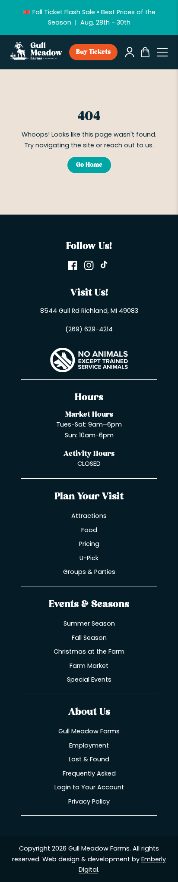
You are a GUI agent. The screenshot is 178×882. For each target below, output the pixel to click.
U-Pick (89, 558)
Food (89, 530)
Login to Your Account (89, 787)
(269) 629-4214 (89, 329)
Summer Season (89, 623)
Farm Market (89, 665)
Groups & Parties (89, 571)
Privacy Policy (89, 801)
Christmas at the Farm (89, 651)
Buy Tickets (93, 52)
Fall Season (89, 637)
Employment (89, 745)
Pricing (89, 543)
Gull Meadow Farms (89, 731)
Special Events (89, 679)
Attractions (89, 515)
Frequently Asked (89, 773)
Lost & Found (89, 759)
